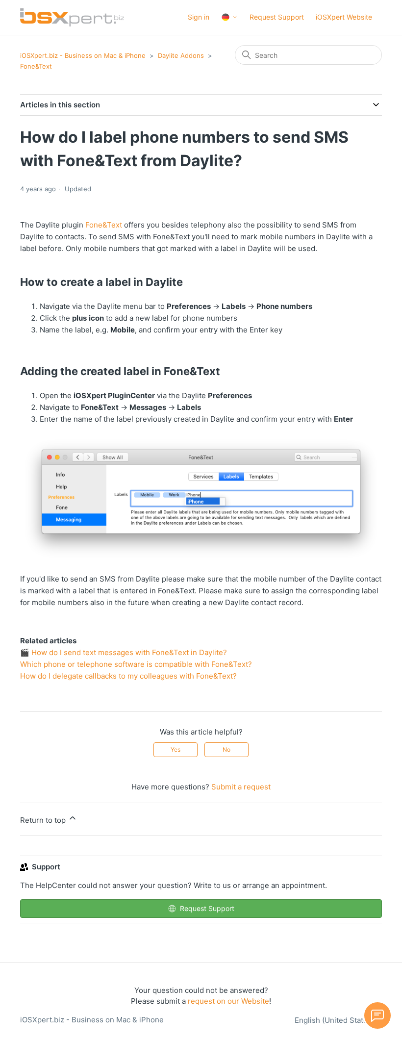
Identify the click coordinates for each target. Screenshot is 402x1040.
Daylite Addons (181, 55)
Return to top (44, 820)
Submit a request (241, 786)
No (226, 749)
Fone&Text (36, 66)
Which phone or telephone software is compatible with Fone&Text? (136, 664)
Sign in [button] (198, 17)
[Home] (72, 17)
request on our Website (228, 1001)
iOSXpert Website (344, 17)
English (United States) (335, 1020)
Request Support (277, 17)
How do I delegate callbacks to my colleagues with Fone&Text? (128, 676)
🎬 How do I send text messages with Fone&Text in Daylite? (123, 652)
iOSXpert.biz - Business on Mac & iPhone (83, 55)
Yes (175, 749)
